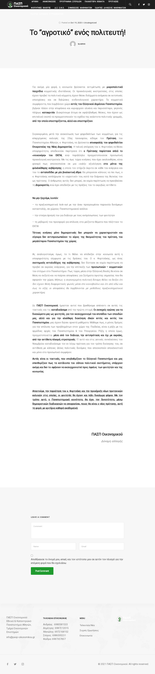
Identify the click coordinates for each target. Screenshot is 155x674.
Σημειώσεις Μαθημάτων (80, 8)
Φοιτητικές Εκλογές (41, 8)
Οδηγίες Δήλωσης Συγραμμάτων (46, 14)
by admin (81, 44)
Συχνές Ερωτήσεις (89, 630)
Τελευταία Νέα (87, 625)
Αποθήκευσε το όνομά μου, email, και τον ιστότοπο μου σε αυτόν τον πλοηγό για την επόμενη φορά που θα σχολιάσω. (77, 561)
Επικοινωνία (86, 635)
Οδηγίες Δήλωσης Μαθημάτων (110, 8)
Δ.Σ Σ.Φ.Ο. (59, 8)
